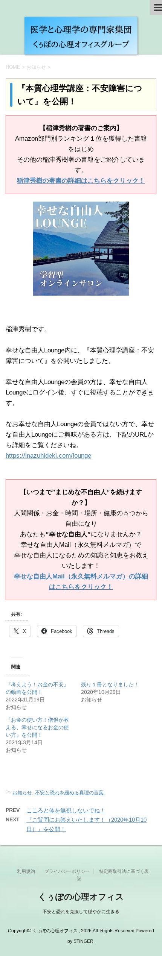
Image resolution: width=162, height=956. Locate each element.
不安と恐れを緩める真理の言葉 (69, 792)
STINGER (83, 941)
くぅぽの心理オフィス (81, 896)
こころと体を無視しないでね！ (65, 810)
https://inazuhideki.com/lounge (48, 455)
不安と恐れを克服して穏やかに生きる (81, 911)
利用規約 (26, 871)
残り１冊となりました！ (110, 684)
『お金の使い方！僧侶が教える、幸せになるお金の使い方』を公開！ (37, 727)
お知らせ (22, 792)
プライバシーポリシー (67, 871)
